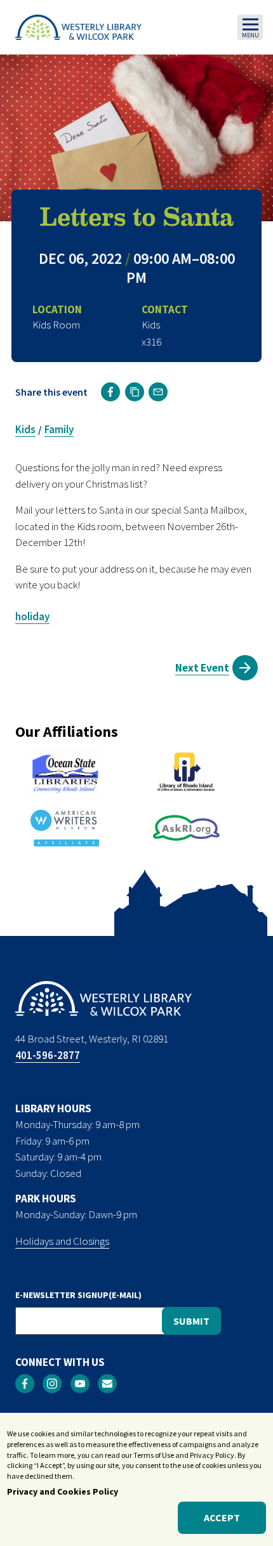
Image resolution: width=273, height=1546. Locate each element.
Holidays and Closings (62, 1241)
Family (59, 429)
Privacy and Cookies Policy (62, 1491)
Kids (25, 429)
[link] (110, 391)
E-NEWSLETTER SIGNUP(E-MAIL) (78, 1295)
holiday (32, 616)
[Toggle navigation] (250, 27)
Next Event (202, 668)
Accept (222, 1517)
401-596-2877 (47, 1055)
